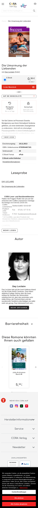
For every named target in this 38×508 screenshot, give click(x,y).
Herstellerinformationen (11, 162)
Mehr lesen (9, 230)
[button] (19, 96)
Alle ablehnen (19, 498)
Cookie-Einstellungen (19, 492)
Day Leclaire (9, 72)
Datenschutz (24, 488)
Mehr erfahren (19, 307)
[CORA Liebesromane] (13, 5)
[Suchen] (34, 11)
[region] (19, 487)
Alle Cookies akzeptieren (19, 504)
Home (4, 21)
